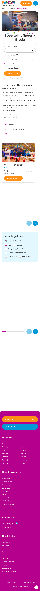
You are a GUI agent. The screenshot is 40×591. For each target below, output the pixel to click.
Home (3, 8)
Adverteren (5, 552)
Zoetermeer (5, 463)
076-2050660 (15, 383)
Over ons (5, 491)
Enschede (5, 454)
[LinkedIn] (20, 401)
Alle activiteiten (7, 482)
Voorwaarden (6, 568)
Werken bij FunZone (8, 524)
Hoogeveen (5, 457)
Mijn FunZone (6, 501)
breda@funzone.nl (17, 386)
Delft (3, 450)
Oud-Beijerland (7, 460)
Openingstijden (14, 361)
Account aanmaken (8, 504)
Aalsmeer (5, 444)
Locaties (8, 8)
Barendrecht (6, 447)
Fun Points (5, 546)
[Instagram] (12, 401)
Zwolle (23, 463)
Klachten (5, 565)
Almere (23, 444)
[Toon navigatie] (35, 3)
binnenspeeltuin (24, 100)
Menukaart (5, 498)
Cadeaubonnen (7, 542)
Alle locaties (6, 478)
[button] (35, 223)
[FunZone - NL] (8, 3)
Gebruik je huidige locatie (14, 78)
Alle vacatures (6, 527)
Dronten (23, 450)
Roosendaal (24, 460)
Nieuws (4, 495)
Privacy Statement (8, 562)
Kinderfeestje (6, 485)
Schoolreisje (6, 488)
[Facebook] (9, 401)
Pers (3, 555)
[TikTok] (16, 401)
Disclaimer (5, 559)
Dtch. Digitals (23, 587)
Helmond (23, 454)
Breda (13, 8)
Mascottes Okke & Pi (8, 549)
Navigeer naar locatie (16, 356)
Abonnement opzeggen (9, 572)
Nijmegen (24, 457)
